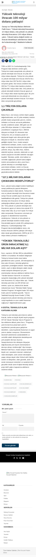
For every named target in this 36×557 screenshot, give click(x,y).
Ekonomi (5, 22)
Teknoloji (6, 48)
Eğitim (5, 44)
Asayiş (5, 15)
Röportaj (6, 59)
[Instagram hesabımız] (17, 554)
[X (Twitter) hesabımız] (11, 554)
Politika (5, 26)
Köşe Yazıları (7, 52)
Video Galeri (7, 55)
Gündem (5, 18)
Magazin (5, 37)
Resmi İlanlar (7, 63)
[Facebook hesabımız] (5, 554)
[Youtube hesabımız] (22, 554)
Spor (4, 33)
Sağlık (5, 41)
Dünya (5, 30)
